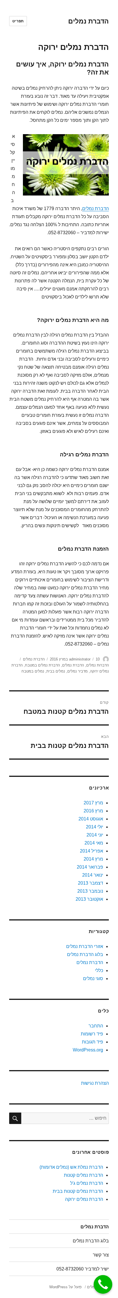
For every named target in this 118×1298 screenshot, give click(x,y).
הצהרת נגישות (95, 1083)
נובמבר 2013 (90, 891)
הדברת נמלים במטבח (42, 665)
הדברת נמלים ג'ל (86, 1183)
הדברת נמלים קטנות (83, 1175)
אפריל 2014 (91, 851)
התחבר (95, 1025)
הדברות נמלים (97, 665)
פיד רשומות (92, 1033)
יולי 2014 (94, 826)
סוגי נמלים (93, 978)
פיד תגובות (92, 1041)
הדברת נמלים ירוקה (84, 1199)
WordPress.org (88, 1049)
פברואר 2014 (90, 867)
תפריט (18, 21)
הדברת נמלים (88, 21)
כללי (99, 970)
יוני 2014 (94, 834)
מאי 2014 (93, 842)
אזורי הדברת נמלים (84, 946)
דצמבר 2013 (90, 883)
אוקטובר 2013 (89, 899)
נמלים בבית (55, 671)
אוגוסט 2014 (90, 818)
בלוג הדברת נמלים (85, 954)
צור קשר (101, 1254)
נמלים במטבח (32, 671)
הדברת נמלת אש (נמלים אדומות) (71, 1167)
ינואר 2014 (92, 875)
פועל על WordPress (65, 1287)
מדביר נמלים (77, 671)
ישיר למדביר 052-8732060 (82, 1268)
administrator (80, 659)
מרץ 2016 (93, 810)
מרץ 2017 (93, 802)
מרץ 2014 (93, 859)
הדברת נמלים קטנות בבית (78, 1191)
